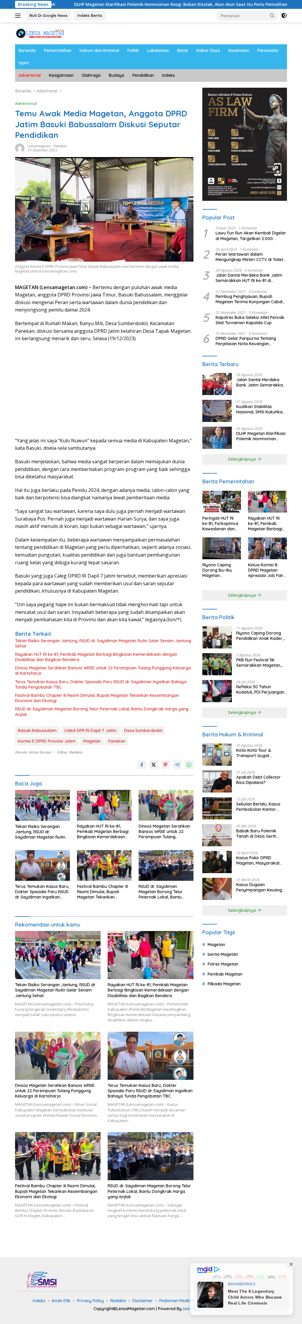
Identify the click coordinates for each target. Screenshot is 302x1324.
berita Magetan (223, 954)
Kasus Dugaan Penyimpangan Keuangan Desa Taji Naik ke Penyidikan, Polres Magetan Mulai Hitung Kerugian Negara (261, 887)
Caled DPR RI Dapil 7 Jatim (90, 730)
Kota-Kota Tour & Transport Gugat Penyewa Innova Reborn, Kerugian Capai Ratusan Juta (260, 753)
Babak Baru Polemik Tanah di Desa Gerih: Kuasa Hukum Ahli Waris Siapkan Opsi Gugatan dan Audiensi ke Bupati (260, 833)
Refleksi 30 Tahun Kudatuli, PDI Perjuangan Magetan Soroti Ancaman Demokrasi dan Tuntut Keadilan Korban (261, 689)
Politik (133, 50)
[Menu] (19, 16)
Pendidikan (143, 75)
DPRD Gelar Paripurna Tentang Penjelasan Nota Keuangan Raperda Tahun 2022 (246, 341)
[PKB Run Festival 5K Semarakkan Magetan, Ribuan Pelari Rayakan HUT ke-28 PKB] (217, 664)
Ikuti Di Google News (48, 15)
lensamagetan (38, 146)
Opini (24, 63)
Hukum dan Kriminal (99, 50)
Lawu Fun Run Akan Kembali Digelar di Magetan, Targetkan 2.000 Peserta (251, 235)
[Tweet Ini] (153, 764)
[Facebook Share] (141, 764)
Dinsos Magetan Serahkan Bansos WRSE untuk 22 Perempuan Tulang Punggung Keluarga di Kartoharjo (103, 670)
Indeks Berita (90, 15)
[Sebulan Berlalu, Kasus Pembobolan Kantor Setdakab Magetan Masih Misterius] (217, 808)
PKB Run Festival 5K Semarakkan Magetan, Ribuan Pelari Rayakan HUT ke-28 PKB (258, 662)
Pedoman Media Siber (180, 1300)
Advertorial (30, 75)
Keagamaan (61, 75)
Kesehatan (238, 50)
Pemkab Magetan (225, 974)
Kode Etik (61, 1300)
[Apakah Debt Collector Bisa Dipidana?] (217, 781)
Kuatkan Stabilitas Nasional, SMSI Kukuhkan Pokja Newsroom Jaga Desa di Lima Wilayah (260, 409)
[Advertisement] (104, 389)
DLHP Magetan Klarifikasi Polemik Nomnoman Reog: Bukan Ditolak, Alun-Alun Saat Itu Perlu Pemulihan (137, 4)
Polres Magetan (223, 964)
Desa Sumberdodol (143, 730)
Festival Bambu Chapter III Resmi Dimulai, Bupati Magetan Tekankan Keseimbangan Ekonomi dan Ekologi (97, 698)
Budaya (116, 75)
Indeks (168, 75)
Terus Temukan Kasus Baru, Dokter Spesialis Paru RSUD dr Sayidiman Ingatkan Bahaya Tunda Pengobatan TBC (101, 684)
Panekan (60, 146)
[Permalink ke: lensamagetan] (19, 147)
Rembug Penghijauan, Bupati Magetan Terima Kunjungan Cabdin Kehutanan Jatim (250, 299)
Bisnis (182, 50)
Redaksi (118, 1300)
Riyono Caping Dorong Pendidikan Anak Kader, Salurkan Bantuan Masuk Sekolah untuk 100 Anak (260, 635)
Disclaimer (142, 1300)
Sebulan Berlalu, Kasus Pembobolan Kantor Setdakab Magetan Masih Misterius (261, 806)
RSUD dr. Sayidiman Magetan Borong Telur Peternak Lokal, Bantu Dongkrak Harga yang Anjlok (101, 711)
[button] (272, 15)
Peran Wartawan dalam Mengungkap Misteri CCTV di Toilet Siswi (249, 257)
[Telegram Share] (177, 764)
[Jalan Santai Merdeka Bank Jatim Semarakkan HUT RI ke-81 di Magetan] (217, 384)
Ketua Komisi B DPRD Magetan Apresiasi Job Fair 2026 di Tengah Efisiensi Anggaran (266, 570)
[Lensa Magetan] (40, 33)
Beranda (27, 50)
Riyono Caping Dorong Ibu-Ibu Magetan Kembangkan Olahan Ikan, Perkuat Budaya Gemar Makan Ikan (221, 570)
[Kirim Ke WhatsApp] (189, 764)
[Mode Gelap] (284, 16)
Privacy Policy (90, 1300)
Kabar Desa (208, 50)
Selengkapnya (242, 459)
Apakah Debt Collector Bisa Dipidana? (258, 779)
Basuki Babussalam (37, 730)
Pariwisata (267, 50)
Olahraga (91, 75)
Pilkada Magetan (224, 984)
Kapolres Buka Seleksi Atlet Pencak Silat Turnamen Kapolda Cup (250, 320)
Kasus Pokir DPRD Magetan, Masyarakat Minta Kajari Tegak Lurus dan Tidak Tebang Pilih (260, 860)
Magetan (92, 741)
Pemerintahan (57, 50)
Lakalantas (158, 50)
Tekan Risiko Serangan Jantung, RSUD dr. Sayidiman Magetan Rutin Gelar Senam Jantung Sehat (103, 643)
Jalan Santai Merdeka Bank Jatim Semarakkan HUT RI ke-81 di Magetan (249, 278)
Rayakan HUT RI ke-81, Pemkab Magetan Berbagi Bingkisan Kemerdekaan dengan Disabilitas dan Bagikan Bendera (96, 657)
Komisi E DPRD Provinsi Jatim (47, 741)
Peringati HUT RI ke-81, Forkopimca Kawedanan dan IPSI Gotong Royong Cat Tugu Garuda (220, 524)
